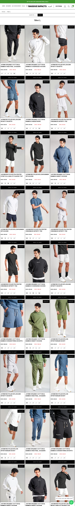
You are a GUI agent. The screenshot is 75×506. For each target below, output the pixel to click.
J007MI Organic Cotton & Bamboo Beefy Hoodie (60, 175)
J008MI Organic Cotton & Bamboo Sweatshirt (35, 120)
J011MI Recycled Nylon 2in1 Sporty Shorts (61, 65)
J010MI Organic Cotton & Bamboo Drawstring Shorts (11, 340)
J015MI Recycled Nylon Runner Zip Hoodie (37, 175)
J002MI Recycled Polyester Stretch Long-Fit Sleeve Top (12, 175)
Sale (23, 6)
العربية (50, 6)
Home (3, 11)
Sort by (31, 15)
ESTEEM (59, 6)
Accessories (16, 6)
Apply (40, 15)
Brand (40, 6)
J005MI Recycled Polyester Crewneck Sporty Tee (61, 120)
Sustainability (31, 6)
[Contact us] (71, 502)
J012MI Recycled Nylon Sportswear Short (59, 340)
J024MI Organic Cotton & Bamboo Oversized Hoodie (35, 65)
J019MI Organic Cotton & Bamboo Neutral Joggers (10, 65)
